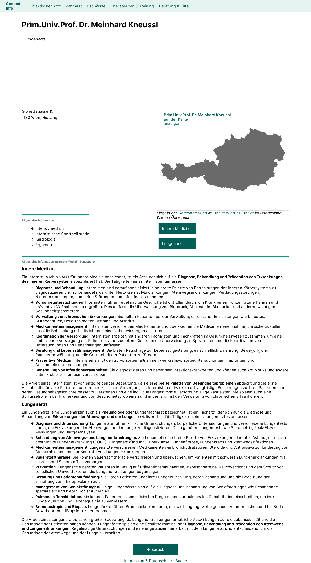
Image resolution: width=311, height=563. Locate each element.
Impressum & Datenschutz (148, 560)
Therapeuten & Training (132, 6)
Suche (181, 560)
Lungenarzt (172, 243)
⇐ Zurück (155, 549)
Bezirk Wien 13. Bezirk (233, 212)
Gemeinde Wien (193, 212)
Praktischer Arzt (46, 6)
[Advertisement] (155, 76)
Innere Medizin (175, 228)
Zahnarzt (74, 6)
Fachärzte (96, 6)
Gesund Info (13, 5)
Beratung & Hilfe (174, 6)
